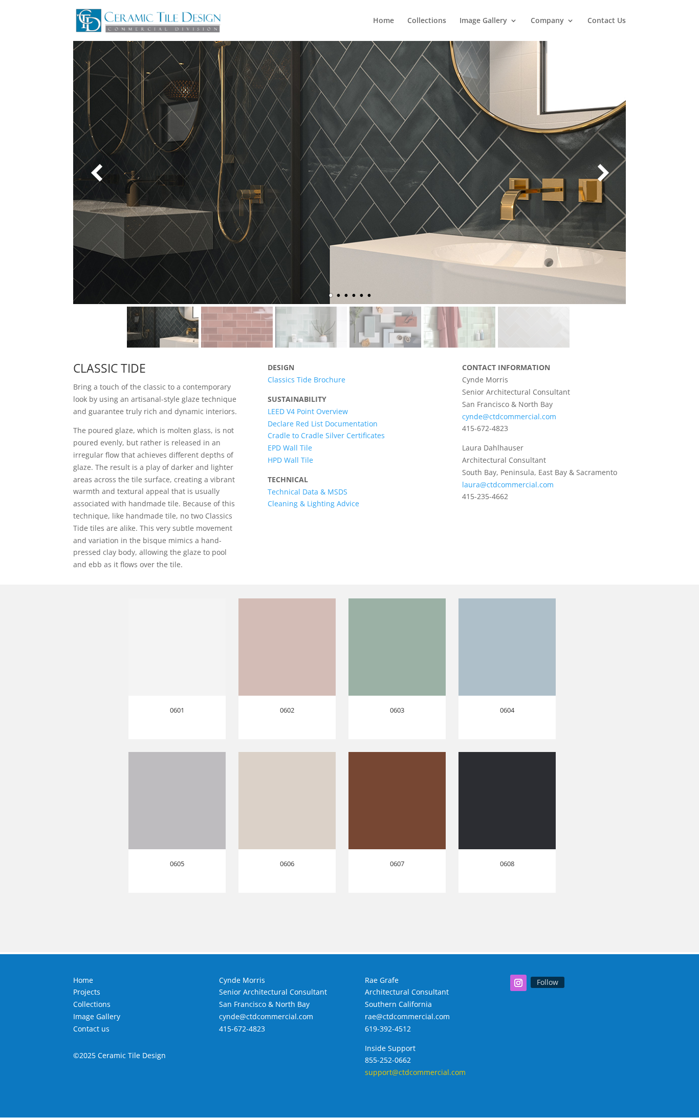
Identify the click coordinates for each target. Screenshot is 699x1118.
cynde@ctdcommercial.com (509, 416)
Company (547, 21)
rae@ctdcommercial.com (407, 1016)
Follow (547, 982)
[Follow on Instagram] (518, 983)
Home (383, 21)
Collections (426, 21)
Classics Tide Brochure (306, 379)
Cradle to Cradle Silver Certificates (326, 435)
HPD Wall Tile (290, 460)
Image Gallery (483, 21)
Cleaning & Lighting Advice (313, 503)
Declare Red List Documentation (323, 423)
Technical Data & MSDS (307, 492)
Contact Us (606, 21)
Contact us (91, 1029)
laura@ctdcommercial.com (508, 484)
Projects (86, 992)
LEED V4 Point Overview (308, 411)
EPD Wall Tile (290, 448)
